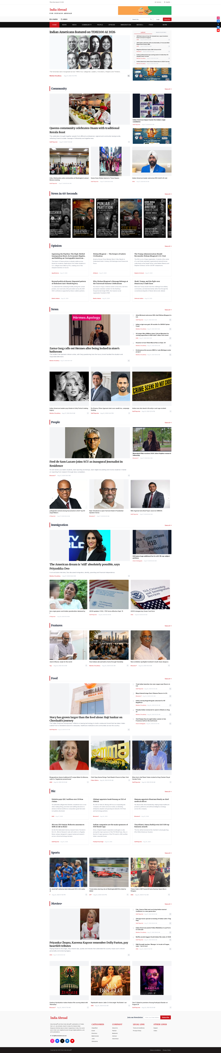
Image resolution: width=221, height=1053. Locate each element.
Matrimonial (95, 1036)
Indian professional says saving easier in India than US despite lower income (152, 55)
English (168, 2)
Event (93, 1030)
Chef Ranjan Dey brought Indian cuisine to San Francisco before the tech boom (151, 720)
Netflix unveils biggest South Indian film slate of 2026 (153, 937)
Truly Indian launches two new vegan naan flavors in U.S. (153, 685)
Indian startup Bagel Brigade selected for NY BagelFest (150, 701)
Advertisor (115, 1038)
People (100, 25)
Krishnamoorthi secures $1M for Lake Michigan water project (153, 351)
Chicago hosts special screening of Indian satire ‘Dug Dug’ (153, 919)
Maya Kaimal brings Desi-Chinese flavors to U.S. (151, 693)
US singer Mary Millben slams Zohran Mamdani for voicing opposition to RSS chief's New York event (152, 334)
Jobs (93, 1038)
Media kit (115, 1033)
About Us (115, 1028)
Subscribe (167, 19)
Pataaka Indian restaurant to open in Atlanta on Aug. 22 (153, 710)
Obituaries (95, 1041)
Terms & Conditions (139, 1028)
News (64, 25)
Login (157, 19)
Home (54, 25)
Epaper (156, 1028)
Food (151, 25)
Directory (94, 1033)
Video (155, 1030)
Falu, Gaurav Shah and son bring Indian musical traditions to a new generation (151, 910)
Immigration (126, 25)
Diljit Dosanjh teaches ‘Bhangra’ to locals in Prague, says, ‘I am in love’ (153, 945)
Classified (94, 1028)
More (165, 25)
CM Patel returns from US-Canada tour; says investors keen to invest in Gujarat (152, 36)
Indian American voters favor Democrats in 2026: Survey (153, 61)
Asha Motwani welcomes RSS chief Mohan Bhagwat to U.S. (153, 316)
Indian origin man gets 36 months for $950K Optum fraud (153, 325)
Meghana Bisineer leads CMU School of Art (149, 49)
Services (159, 2)
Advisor (114, 1036)
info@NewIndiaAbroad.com (59, 1035)
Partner (114, 1030)
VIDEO (65, 19)
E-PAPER (54, 19)
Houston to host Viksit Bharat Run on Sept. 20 (151, 342)
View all (167, 89)
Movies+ (140, 25)
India (74, 25)
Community (87, 25)
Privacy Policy (137, 1030)
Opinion (112, 25)
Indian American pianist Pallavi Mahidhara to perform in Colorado (153, 928)
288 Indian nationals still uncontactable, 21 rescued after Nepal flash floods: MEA (153, 43)
